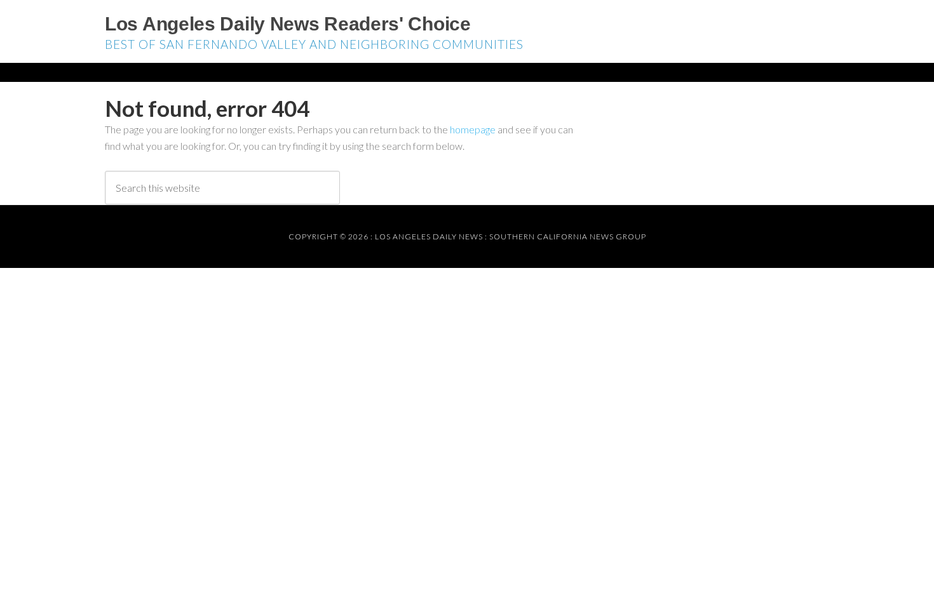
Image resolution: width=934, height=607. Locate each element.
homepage (473, 129)
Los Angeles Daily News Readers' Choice (288, 23)
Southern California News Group (567, 236)
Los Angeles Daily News (429, 236)
